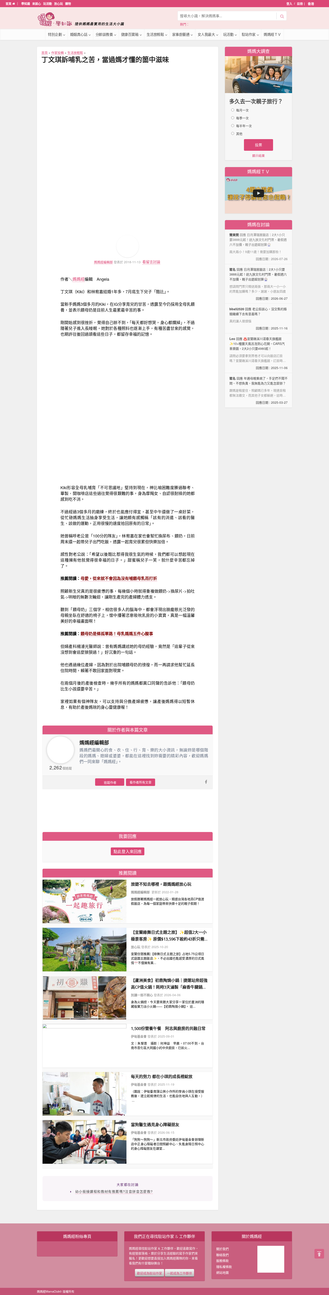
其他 (239, 133)
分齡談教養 (104, 34)
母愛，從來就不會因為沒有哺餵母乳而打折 (119, 578)
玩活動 (47, 3)
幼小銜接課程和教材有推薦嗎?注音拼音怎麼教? (114, 1191)
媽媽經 (79, 279)
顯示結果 (258, 155)
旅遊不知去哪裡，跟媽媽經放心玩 (161, 884)
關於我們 (222, 1248)
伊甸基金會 (139, 1036)
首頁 (9, 3)
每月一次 (242, 110)
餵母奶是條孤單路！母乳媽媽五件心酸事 (117, 634)
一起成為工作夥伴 (179, 1273)
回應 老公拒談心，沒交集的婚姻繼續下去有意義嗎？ (258, 318)
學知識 (25, 3)
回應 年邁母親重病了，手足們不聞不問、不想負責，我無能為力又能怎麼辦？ (258, 390)
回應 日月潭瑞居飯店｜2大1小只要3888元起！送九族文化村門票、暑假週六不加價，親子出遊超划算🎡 (258, 284)
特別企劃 (55, 34)
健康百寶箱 (130, 34)
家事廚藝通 (181, 34)
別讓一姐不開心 (142, 995)
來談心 (36, 3)
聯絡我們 (222, 1255)
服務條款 (222, 1260)
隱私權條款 (224, 1266)
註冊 (300, 3)
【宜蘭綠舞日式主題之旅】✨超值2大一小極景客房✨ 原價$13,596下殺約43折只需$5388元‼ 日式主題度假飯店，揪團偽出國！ (169, 936)
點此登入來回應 (127, 851)
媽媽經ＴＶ (272, 34)
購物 (68, 3)
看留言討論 (151, 261)
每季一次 (242, 118)
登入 (289, 3)
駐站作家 (249, 34)
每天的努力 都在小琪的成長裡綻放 (161, 1076)
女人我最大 (206, 34)
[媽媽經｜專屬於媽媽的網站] (84, 19)
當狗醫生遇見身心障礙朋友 (155, 1124)
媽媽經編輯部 (103, 262)
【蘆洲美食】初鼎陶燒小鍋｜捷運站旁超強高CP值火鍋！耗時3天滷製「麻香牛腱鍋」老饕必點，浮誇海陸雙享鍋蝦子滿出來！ (169, 984)
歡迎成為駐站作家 (149, 1273)
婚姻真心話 (79, 34)
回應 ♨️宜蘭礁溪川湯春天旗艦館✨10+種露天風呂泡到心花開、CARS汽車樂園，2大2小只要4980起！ (258, 353)
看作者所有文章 (141, 782)
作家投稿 (57, 52)
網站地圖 (222, 1272)
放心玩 (58, 3)
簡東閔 (234, 234)
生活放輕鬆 (155, 34)
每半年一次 (244, 125)
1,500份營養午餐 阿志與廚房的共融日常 (168, 1028)
